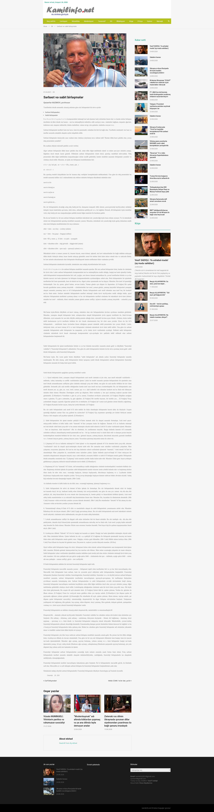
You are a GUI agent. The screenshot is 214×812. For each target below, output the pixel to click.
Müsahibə (76, 21)
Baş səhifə (51, 21)
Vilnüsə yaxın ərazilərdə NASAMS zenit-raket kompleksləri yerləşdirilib (159, 143)
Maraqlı (160, 21)
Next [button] (130, 713)
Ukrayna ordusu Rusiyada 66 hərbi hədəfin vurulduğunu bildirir (159, 71)
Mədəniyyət (89, 21)
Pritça (140, 21)
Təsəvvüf (102, 21)
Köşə (131, 21)
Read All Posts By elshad (68, 743)
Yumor (149, 21)
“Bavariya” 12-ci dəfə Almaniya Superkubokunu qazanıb (159, 155)
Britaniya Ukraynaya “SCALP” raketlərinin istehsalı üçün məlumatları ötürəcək (160, 82)
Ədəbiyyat (121, 21)
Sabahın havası (155, 57)
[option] (57, 712)
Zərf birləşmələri (51, 681)
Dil (111, 21)
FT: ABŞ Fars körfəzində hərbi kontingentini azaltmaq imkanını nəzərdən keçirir (160, 94)
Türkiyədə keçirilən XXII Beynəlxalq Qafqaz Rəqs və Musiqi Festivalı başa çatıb (159, 189)
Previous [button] (45, 713)
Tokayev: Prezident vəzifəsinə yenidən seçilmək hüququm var (160, 106)
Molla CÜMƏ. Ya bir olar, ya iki (119, 681)
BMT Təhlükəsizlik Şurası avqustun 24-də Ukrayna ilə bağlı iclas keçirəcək (159, 212)
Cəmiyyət (63, 21)
